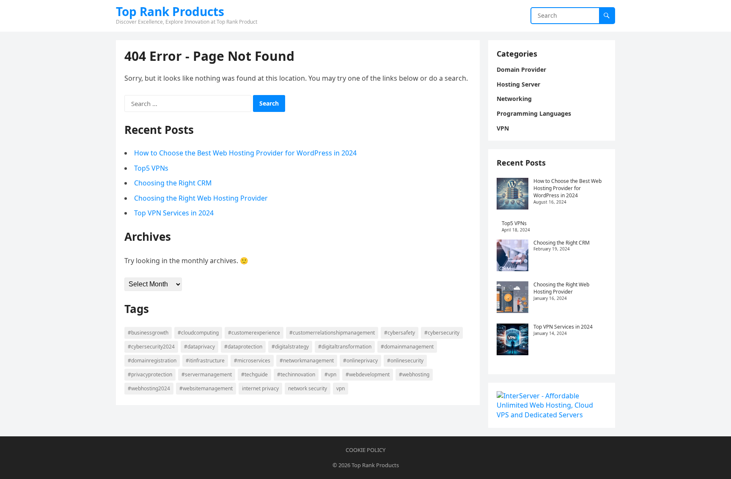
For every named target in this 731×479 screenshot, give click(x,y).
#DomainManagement (407, 346)
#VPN (330, 374)
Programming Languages (534, 113)
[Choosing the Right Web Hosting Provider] (512, 298)
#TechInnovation (296, 374)
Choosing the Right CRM (173, 183)
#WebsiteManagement (206, 388)
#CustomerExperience (254, 332)
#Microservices (252, 360)
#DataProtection (243, 346)
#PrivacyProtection (150, 374)
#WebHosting (414, 374)
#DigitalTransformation (344, 346)
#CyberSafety (399, 332)
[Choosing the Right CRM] (512, 256)
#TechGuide (254, 374)
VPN (340, 388)
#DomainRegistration (152, 360)
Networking (514, 99)
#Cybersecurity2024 (151, 346)
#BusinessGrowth (148, 332)
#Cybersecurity (441, 332)
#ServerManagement (206, 374)
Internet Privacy (260, 388)
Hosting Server (518, 84)
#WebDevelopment (368, 374)
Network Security (307, 388)
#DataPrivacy (199, 346)
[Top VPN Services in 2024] (512, 340)
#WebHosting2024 (149, 388)
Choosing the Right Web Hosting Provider (201, 198)
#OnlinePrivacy (360, 360)
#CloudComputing (198, 332)
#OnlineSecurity (405, 360)
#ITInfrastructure (205, 360)
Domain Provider (521, 69)
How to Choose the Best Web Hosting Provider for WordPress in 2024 (245, 153)
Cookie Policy (365, 450)
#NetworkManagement (307, 360)
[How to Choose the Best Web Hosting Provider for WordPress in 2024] (512, 195)
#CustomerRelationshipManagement (332, 332)
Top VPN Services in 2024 (174, 213)
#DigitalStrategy (290, 346)
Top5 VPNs (151, 168)
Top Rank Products (170, 11)
